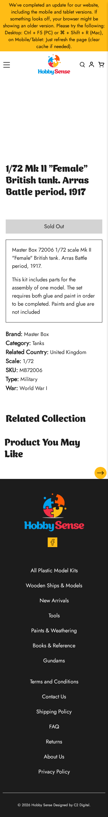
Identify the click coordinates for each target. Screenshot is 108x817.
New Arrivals (54, 600)
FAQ (54, 727)
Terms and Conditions (54, 681)
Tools (54, 615)
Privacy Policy (54, 772)
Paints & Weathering (54, 630)
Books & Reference (54, 645)
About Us (54, 757)
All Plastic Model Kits (54, 570)
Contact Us (54, 697)
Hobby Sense (42, 805)
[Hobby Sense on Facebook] (52, 545)
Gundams (54, 660)
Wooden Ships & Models (54, 585)
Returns (54, 742)
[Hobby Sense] (54, 64)
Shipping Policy (54, 712)
